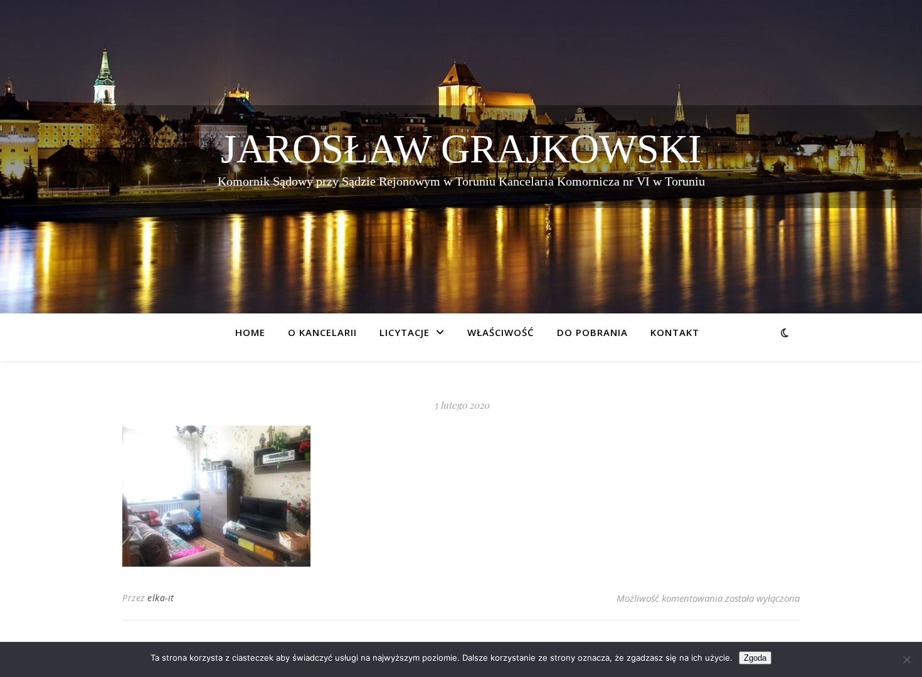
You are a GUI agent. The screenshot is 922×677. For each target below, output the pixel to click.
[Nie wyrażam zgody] (906, 659)
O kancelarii (322, 332)
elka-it (160, 598)
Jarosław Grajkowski (461, 149)
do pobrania (592, 332)
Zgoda (755, 658)
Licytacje (404, 332)
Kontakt (674, 332)
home (250, 332)
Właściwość (500, 332)
